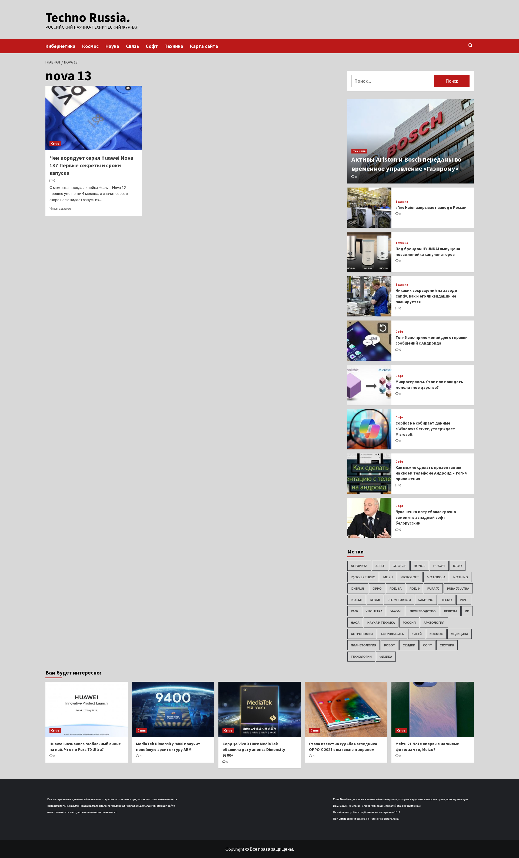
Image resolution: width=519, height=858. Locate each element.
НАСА (355, 622)
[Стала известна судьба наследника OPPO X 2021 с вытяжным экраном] (346, 709)
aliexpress (359, 565)
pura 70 (433, 588)
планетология (363, 645)
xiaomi (395, 611)
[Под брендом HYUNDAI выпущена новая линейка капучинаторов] (369, 252)
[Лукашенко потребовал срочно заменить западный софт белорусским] (369, 518)
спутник (447, 645)
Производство (422, 611)
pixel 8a (396, 588)
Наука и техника (381, 622)
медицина (459, 634)
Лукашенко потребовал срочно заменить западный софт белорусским (425, 517)
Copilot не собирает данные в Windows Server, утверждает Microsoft (425, 428)
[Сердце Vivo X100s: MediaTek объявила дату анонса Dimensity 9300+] (259, 709)
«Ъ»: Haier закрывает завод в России (431, 207)
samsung (425, 600)
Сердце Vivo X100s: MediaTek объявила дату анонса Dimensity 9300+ (253, 749)
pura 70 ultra (458, 588)
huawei (439, 565)
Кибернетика (60, 46)
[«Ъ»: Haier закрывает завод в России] (369, 208)
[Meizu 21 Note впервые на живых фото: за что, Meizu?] (432, 709)
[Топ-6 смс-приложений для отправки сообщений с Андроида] (369, 341)
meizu (388, 577)
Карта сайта (204, 46)
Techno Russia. (87, 17)
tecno (446, 600)
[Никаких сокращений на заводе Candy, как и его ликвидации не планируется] (369, 296)
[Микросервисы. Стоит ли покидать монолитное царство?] (369, 385)
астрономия (362, 634)
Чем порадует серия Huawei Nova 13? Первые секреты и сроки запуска (91, 165)
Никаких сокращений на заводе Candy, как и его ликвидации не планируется (426, 296)
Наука (112, 46)
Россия (409, 622)
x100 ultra (373, 611)
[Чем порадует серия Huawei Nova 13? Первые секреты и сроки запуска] (93, 118)
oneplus (358, 588)
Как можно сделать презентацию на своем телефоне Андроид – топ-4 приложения (431, 473)
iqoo (457, 565)
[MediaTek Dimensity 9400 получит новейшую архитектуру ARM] (173, 709)
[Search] (470, 45)
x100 (354, 611)
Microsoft (410, 577)
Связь (132, 46)
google (399, 565)
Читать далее (60, 208)
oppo (377, 588)
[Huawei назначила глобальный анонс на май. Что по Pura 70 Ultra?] (86, 709)
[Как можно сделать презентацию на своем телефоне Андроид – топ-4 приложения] (369, 473)
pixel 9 (415, 588)
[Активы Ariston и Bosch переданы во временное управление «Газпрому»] (410, 141)
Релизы (450, 611)
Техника (174, 46)
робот (389, 645)
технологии (361, 656)
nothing (460, 577)
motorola (436, 577)
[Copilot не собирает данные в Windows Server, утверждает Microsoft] (369, 429)
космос (436, 634)
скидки (409, 645)
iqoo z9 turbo (363, 577)
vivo (464, 600)
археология (434, 622)
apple (380, 565)
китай (417, 634)
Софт (152, 46)
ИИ (467, 611)
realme (356, 600)
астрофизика (392, 634)
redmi (375, 600)
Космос (90, 46)
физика (386, 656)
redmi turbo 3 (399, 600)
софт (427, 645)
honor (419, 565)
